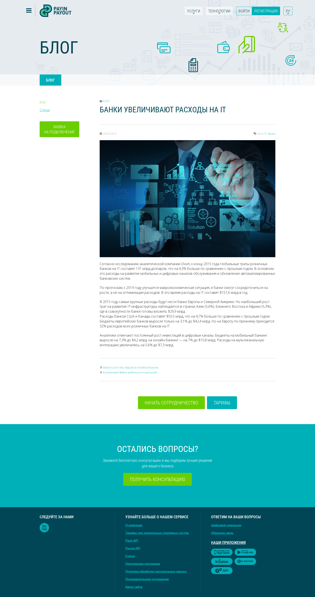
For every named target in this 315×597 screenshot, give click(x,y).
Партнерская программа (142, 563)
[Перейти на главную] (55, 10)
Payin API (131, 540)
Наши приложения (228, 542)
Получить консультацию (157, 479)
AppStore (221, 552)
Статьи (45, 110)
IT (265, 133)
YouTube (44, 527)
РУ (288, 10)
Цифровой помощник (226, 525)
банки (271, 133)
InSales (221, 561)
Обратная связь (222, 533)
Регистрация (266, 10)
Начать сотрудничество (171, 402)
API (221, 570)
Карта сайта (133, 586)
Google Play (245, 552)
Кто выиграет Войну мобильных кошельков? (130, 372)
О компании (133, 525)
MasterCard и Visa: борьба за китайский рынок (131, 367)
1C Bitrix (245, 561)
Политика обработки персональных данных (156, 571)
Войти (244, 10)
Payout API (132, 548)
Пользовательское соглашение (147, 579)
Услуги (193, 10)
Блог (50, 80)
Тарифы (222, 402)
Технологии (219, 10)
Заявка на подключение (59, 129)
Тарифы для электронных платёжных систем (157, 533)
